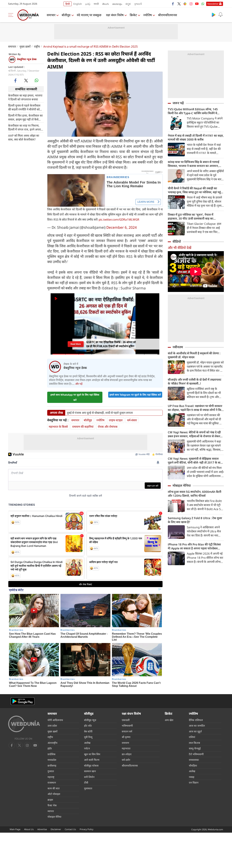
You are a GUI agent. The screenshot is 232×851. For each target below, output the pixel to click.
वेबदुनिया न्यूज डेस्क (27, 59)
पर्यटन (87, 748)
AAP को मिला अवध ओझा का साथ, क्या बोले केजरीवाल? (23, 137)
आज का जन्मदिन (197, 725)
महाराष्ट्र (51, 777)
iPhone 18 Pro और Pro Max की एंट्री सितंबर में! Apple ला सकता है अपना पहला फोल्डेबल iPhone (194, 546)
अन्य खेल (169, 720)
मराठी (96, 3)
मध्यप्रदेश (52, 759)
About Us (29, 829)
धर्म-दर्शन (126, 759)
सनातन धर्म (127, 731)
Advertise (42, 829)
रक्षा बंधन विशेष (114, 15)
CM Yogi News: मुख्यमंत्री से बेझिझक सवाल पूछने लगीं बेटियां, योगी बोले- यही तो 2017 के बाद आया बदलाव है (195, 460)
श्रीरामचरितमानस (167, 15)
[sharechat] (185, 3)
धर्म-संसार (132, 420)
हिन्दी (67, 3)
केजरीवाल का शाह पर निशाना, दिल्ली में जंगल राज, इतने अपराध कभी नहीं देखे (25, 127)
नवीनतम (178, 347)
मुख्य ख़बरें (25, 46)
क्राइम (50, 799)
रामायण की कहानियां (82, 427)
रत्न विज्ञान (193, 782)
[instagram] (190, 3)
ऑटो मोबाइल (54, 794)
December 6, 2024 (121, 227)
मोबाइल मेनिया (182, 485)
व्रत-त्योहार (126, 754)
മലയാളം (117, 3)
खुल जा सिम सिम (92, 754)
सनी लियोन (89, 777)
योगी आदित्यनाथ (55, 720)
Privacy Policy (86, 829)
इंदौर (50, 748)
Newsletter (212, 3)
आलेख (87, 742)
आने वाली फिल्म (91, 759)
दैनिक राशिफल (196, 720)
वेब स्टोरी (88, 731)
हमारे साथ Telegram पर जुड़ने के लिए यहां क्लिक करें (135, 394)
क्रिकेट (133, 15)
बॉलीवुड (66, 15)
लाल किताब (194, 742)
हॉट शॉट (88, 725)
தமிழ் (87, 3)
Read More (75, 344)
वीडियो (177, 241)
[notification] (220, 14)
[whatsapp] (36, 80)
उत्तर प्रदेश (52, 725)
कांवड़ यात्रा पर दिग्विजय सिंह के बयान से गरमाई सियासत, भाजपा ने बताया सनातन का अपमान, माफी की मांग (193, 164)
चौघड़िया (193, 765)
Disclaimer (56, 829)
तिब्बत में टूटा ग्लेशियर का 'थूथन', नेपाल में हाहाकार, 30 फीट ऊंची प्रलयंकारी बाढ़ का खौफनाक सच (190, 216)
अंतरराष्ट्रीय (52, 742)
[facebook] (173, 3)
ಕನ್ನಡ (128, 3)
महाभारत (126, 748)
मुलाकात (88, 788)
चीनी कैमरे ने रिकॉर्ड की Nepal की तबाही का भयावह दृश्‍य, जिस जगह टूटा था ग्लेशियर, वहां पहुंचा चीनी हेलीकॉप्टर (196, 190)
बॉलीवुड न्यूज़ (90, 720)
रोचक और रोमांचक (108, 427)
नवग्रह (191, 777)
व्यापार (51, 811)
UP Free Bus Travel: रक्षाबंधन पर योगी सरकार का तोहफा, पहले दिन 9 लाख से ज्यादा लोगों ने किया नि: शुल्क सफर (196, 408)
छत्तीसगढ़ (52, 765)
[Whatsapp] (202, 3)
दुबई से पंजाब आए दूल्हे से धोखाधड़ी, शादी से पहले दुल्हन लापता (100, 413)
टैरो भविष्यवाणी (196, 754)
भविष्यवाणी (127, 725)
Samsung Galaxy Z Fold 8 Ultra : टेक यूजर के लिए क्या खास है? (195, 520)
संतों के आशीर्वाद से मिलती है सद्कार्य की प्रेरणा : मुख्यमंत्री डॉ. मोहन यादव (194, 355)
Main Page (15, 829)
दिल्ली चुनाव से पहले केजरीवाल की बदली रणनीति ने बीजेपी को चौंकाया (24, 107)
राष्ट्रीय (37, 46)
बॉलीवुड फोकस (91, 765)
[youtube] (196, 3)
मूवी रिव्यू (88, 737)
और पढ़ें (78, 383)
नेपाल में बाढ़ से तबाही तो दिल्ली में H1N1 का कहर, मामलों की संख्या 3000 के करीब (196, 137)
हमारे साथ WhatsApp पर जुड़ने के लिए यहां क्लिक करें (74, 397)
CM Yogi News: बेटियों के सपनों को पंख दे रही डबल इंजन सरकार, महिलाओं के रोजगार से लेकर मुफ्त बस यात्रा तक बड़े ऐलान (194, 434)
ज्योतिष (147, 15)
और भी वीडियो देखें (179, 247)
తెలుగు (105, 3)
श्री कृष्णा (126, 737)
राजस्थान (52, 782)
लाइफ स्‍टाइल (116, 420)
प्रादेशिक (52, 754)
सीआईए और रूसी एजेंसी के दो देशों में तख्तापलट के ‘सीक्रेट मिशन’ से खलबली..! (194, 381)
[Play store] (213, 14)
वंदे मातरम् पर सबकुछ (89, 15)
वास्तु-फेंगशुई (195, 748)
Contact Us (70, 829)
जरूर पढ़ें (178, 103)
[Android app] (22, 701)
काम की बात (54, 788)
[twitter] (179, 3)
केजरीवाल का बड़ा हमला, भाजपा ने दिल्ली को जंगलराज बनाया (25, 97)
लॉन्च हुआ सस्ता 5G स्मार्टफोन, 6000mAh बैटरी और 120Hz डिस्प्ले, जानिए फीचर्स (194, 494)
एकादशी (126, 720)
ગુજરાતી (138, 3)
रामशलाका (194, 759)
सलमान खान (90, 771)
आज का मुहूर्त (195, 731)
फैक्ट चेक (52, 805)
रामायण (125, 742)
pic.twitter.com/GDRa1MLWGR (119, 219)
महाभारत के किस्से (58, 427)
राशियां (192, 737)
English (77, 3)
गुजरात (51, 771)
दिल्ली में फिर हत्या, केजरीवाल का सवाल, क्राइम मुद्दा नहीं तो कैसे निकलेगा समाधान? (25, 117)
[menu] (11, 15)
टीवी (86, 782)
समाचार (51, 15)
